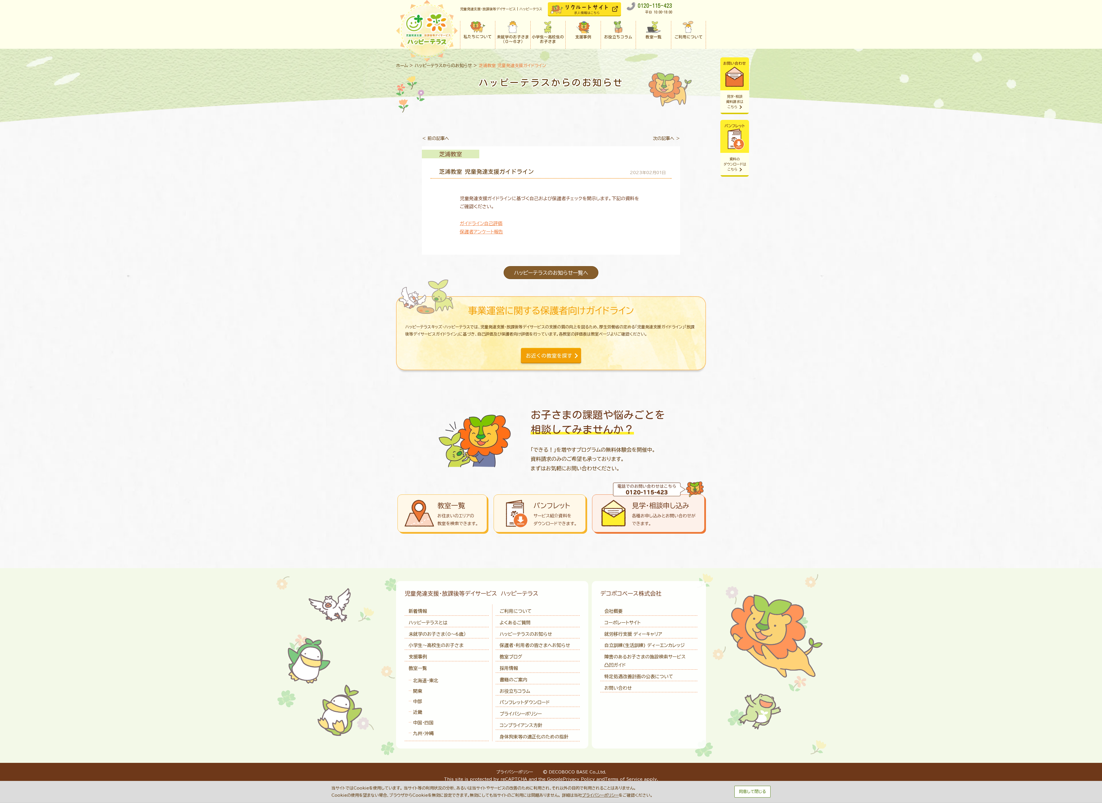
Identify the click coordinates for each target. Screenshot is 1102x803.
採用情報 (509, 668)
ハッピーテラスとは (428, 622)
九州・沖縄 (423, 733)
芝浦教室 (450, 154)
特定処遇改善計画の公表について (638, 676)
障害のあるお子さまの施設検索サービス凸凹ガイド (645, 660)
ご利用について (516, 611)
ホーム (402, 65)
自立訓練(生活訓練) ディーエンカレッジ (644, 645)
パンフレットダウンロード (525, 702)
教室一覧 (418, 668)
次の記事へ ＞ (666, 138)
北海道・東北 (425, 680)
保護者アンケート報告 (481, 231)
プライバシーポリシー (521, 714)
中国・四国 (423, 722)
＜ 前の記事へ (435, 138)
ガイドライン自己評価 (481, 223)
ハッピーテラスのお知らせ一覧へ (551, 272)
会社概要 (613, 611)
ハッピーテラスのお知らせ (526, 634)
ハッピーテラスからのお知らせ (443, 65)
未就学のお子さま (437, 634)
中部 (417, 701)
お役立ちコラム (515, 691)
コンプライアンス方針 (521, 725)
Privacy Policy (579, 779)
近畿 (417, 712)
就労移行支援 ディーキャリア (633, 634)
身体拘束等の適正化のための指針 (534, 736)
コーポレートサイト (622, 622)
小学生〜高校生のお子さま (436, 645)
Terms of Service (624, 779)
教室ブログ (511, 656)
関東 (417, 691)
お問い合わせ (618, 688)
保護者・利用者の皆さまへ (535, 645)
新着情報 (418, 611)
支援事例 (418, 656)
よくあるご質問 (515, 622)
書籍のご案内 (513, 679)
